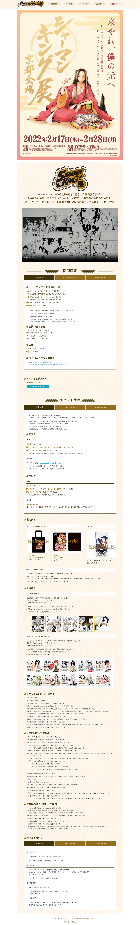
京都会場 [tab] (39, 278)
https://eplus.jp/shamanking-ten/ (50, 463)
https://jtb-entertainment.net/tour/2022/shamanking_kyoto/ (48, 364)
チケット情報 (68, 4)
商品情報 (99, 4)
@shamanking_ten (37, 386)
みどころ (84, 4)
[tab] (70, 277)
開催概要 (54, 4)
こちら (36, 362)
